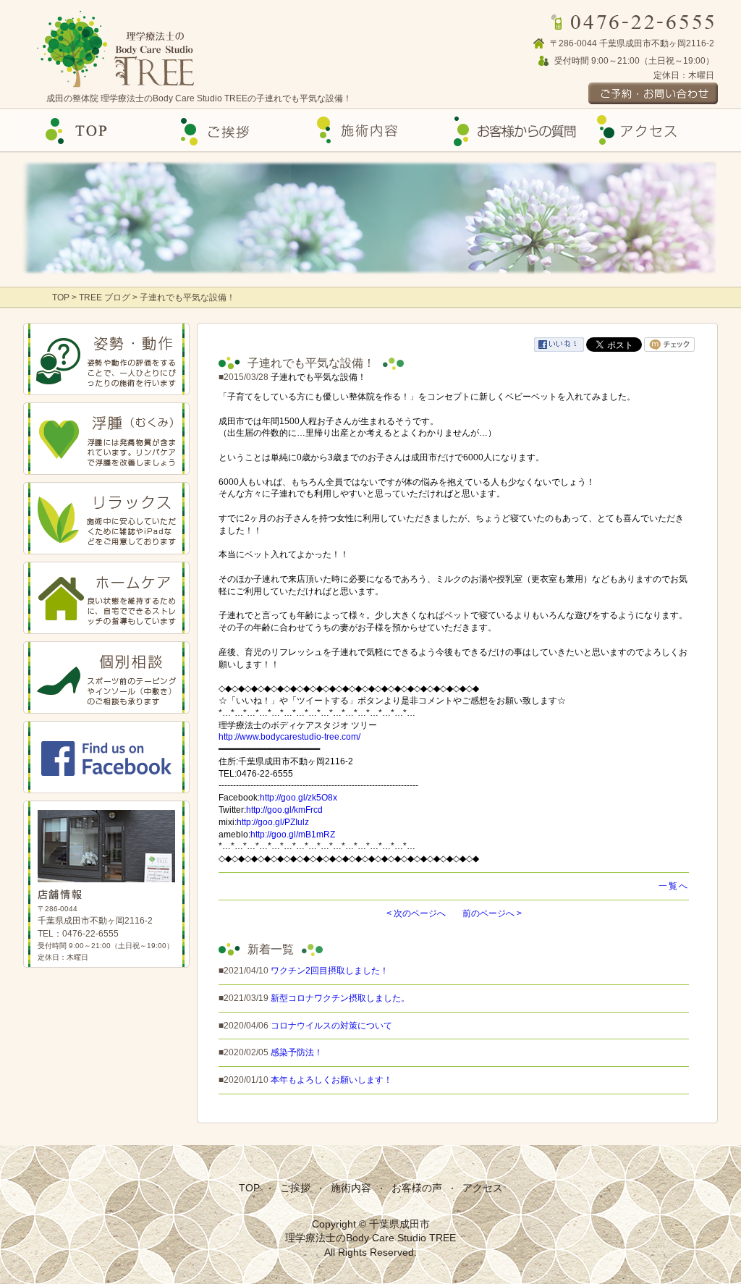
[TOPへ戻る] (119, 49)
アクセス (648, 130)
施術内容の (370, 130)
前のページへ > (492, 913)
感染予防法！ (297, 1052)
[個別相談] (106, 677)
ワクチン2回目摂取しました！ (330, 971)
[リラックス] (106, 518)
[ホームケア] (106, 598)
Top (92, 130)
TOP (62, 297)
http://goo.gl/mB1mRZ (292, 834)
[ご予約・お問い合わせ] (625, 93)
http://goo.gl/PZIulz (273, 822)
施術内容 (351, 1188)
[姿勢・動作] (106, 359)
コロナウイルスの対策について (331, 1026)
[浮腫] (106, 438)
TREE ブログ (104, 297)
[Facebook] (106, 757)
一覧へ (674, 886)
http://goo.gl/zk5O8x (298, 798)
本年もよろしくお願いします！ (331, 1080)
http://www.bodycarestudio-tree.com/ (289, 737)
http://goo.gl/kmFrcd (284, 810)
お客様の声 (509, 130)
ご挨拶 (231, 130)
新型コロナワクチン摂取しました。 (340, 998)
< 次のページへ (416, 913)
